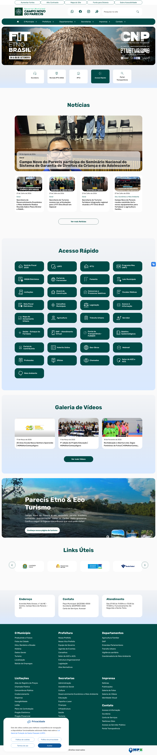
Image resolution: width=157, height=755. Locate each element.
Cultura (61, 690)
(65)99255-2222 (79, 606)
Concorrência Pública (24, 690)
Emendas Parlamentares (112, 645)
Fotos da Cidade (22, 641)
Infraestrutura (64, 709)
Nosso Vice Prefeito (66, 641)
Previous (107, 536)
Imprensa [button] (103, 22)
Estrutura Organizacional (69, 660)
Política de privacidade (49, 740)
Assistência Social (66, 687)
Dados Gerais (20, 652)
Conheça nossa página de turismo (42, 530)
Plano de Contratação (24, 709)
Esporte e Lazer (65, 701)
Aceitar (49, 746)
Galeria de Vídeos (109, 694)
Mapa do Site (76, 2)
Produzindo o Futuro (23, 638)
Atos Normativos (65, 667)
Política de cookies (23, 740)
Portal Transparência (111, 728)
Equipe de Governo (66, 645)
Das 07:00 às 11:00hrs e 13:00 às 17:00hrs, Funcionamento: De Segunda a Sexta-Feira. (120, 606)
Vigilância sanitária (110, 652)
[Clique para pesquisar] (137, 12)
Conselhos (62, 652)
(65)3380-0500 (83, 604)
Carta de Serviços (109, 717)
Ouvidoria (106, 714)
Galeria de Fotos (109, 690)
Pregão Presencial (22, 716)
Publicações (107, 687)
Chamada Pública (22, 687)
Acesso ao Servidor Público (113, 725)
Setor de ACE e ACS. (67, 656)
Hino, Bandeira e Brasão (25, 645)
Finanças (62, 705)
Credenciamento (22, 694)
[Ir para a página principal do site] (35, 12)
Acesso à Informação (111, 710)
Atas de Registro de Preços (26, 683)
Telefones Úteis (108, 721)
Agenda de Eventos (66, 649)
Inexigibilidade (21, 701)
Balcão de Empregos (23, 663)
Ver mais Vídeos (78, 459)
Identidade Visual (109, 698)
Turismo (18, 656)
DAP (104, 641)
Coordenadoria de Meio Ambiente (116, 656)
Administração (64, 683)
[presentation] (12, 565)
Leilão (17, 705)
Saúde (61, 712)
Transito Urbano (109, 649)
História (18, 649)
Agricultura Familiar (110, 638)
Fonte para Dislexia (100, 2)
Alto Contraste (52, 2)
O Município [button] (29, 22)
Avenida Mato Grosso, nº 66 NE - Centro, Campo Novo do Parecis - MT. (33, 606)
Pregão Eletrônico (22, 712)
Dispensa (19, 698)
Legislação (63, 663)
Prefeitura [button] (46, 22)
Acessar (82, 608)
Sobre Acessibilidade (128, 2)
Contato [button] (119, 22)
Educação (62, 698)
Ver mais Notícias (78, 221)
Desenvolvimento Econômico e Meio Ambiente (78, 694)
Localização (20, 660)
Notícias (105, 683)
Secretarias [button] (86, 22)
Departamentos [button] (66, 22)
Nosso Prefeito (64, 638)
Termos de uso (22, 746)
